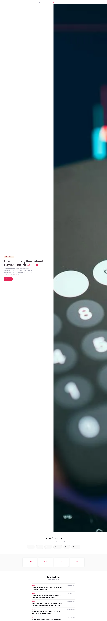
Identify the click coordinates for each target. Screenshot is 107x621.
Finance (47, 2)
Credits (42, 2)
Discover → (8, 278)
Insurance (58, 2)
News (63, 2)
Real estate (68, 2)
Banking (38, 2)
